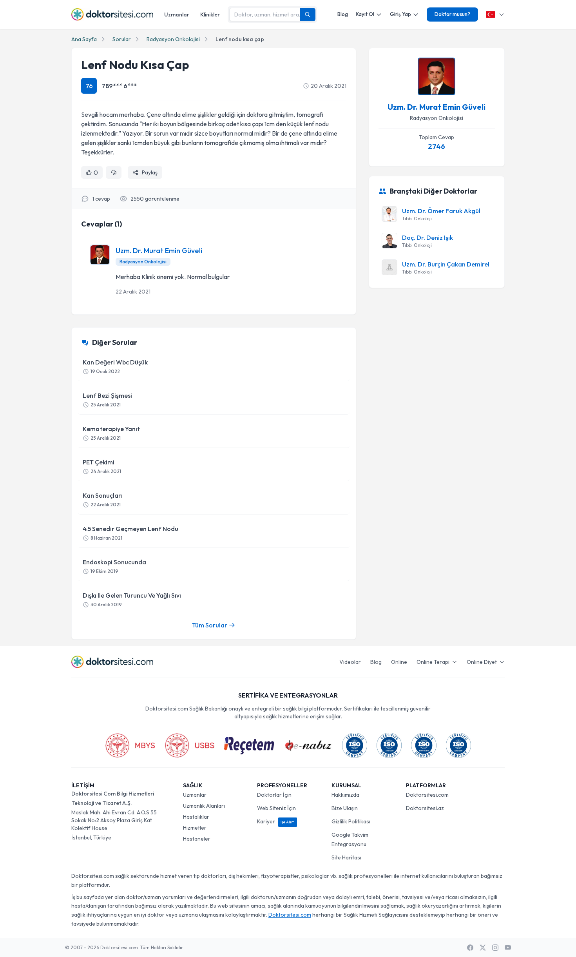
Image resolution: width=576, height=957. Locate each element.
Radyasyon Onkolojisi (173, 39)
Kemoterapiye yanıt (111, 433)
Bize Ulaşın (344, 808)
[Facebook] (470, 947)
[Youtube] (508, 947)
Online (399, 661)
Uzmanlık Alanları (204, 805)
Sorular (121, 39)
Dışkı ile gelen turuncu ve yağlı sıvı (132, 599)
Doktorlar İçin (274, 794)
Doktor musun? (452, 14)
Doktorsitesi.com (427, 794)
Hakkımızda (345, 794)
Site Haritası (346, 857)
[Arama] (307, 14)
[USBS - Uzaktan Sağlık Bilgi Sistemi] (190, 745)
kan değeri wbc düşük (115, 366)
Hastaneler (196, 838)
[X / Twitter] (483, 947)
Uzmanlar (176, 14)
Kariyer (276, 821)
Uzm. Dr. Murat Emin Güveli (159, 250)
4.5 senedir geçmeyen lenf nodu (130, 533)
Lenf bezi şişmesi (107, 400)
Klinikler (210, 14)
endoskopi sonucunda (114, 566)
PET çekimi (102, 466)
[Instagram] (495, 947)
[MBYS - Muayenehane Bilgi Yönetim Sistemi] (130, 745)
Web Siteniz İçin (276, 808)
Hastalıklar (196, 816)
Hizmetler (194, 827)
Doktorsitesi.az (425, 808)
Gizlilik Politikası (350, 821)
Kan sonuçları (103, 499)
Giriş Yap (400, 14)
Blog (342, 14)
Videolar (350, 661)
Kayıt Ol (365, 14)
